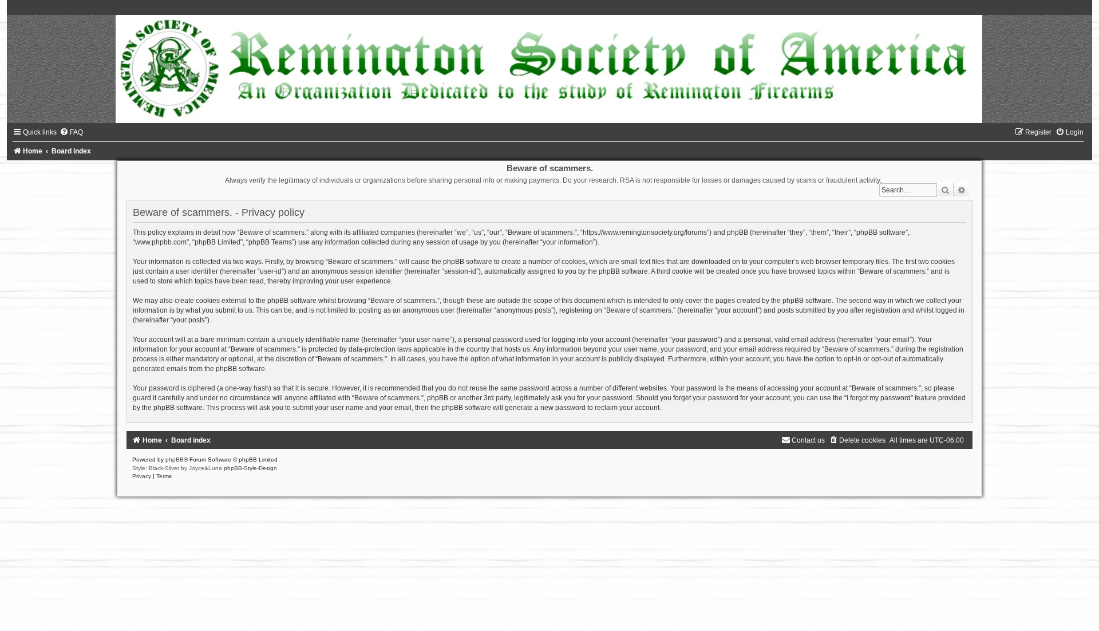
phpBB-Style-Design (250, 468)
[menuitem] (71, 132)
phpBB (174, 459)
